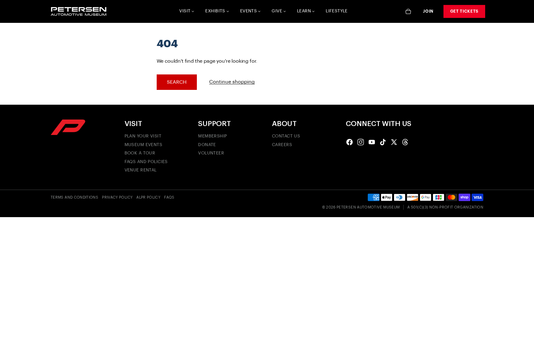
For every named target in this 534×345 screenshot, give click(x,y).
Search (177, 82)
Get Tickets (464, 11)
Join (428, 11)
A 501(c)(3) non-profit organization (445, 207)
